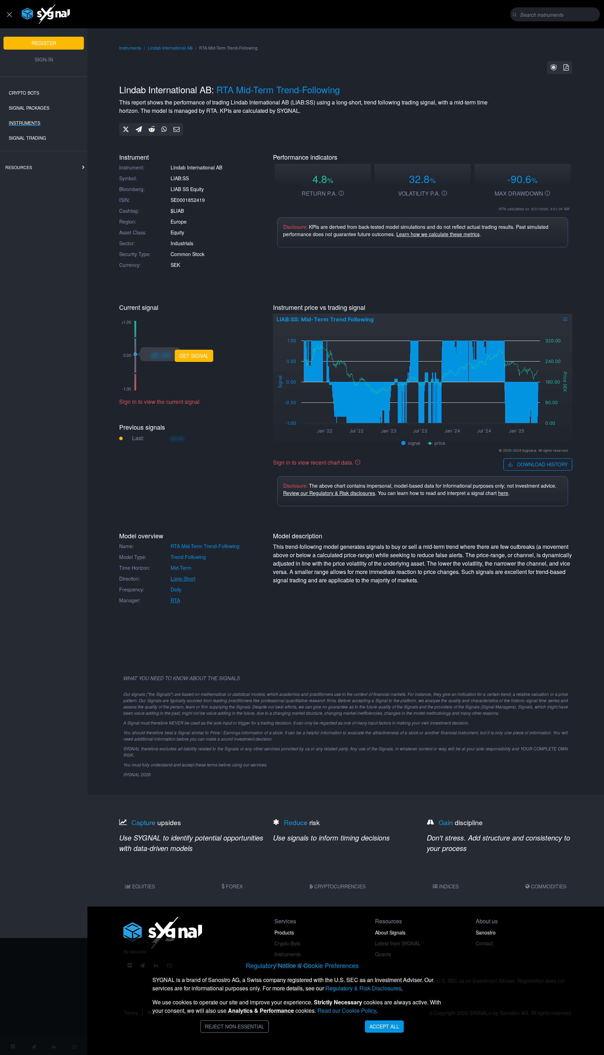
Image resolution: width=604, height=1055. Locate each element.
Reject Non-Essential (234, 1026)
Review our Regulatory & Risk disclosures (329, 492)
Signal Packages (29, 108)
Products (284, 932)
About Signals (390, 932)
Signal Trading (27, 138)
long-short (183, 578)
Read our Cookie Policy (346, 1010)
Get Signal (194, 355)
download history (542, 464)
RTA (175, 600)
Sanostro (486, 932)
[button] (553, 67)
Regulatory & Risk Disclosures (363, 988)
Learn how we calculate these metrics (438, 234)
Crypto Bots (24, 93)
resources (18, 167)
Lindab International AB (170, 48)
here (503, 492)
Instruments (24, 123)
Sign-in (44, 59)
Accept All (384, 1026)
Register (43, 42)
